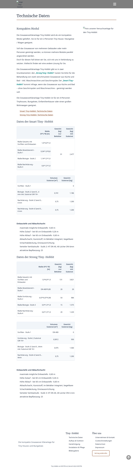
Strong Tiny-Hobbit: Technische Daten (36, 115)
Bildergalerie (74, 451)
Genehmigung (74, 444)
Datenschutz (100, 444)
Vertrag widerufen (100, 453)
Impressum (99, 447)
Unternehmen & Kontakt (105, 437)
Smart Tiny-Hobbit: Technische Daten (36, 111)
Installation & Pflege (77, 447)
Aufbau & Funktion (76, 441)
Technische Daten (76, 437)
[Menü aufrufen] (114, 4)
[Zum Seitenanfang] (128, 457)
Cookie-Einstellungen (103, 441)
